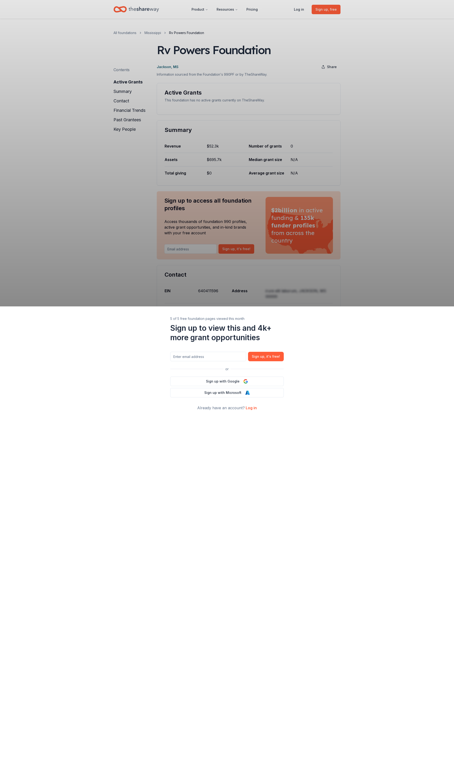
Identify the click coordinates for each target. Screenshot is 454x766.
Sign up (266, 356)
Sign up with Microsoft (222, 393)
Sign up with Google (223, 381)
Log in (251, 407)
